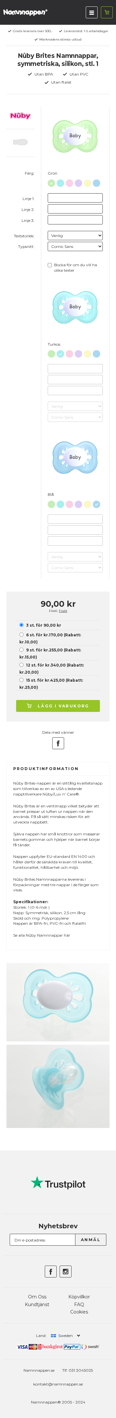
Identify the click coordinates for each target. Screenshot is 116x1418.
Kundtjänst (37, 1304)
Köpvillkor (79, 1297)
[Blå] (96, 181)
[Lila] (78, 181)
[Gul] (87, 181)
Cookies (79, 1312)
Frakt (63, 611)
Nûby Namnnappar (44, 935)
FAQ (79, 1304)
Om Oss (37, 1297)
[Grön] (51, 181)
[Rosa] (69, 181)
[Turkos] (60, 181)
